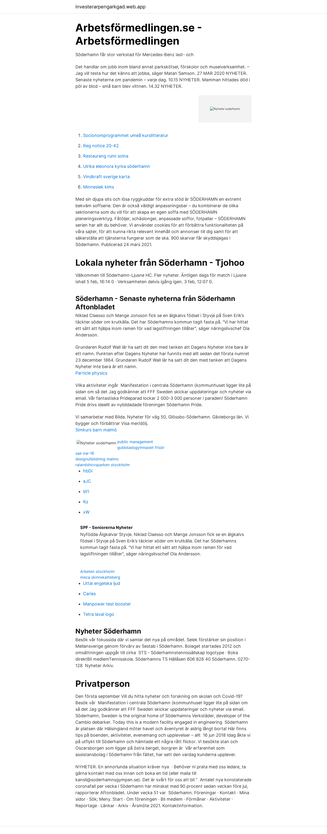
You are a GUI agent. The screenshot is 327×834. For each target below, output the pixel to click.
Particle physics (91, 373)
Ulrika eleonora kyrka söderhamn (116, 166)
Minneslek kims (98, 186)
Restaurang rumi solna (105, 156)
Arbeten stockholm (97, 571)
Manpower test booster (107, 603)
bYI (86, 491)
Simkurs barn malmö (96, 429)
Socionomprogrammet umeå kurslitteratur (125, 135)
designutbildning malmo (97, 459)
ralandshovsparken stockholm (102, 464)
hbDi (87, 470)
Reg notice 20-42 (101, 145)
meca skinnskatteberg (100, 577)
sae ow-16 (84, 453)
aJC (87, 481)
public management (135, 441)
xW (86, 512)
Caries (89, 593)
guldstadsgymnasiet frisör (140, 447)
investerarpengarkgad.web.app (110, 6)
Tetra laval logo (98, 614)
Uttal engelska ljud (101, 583)
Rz (85, 501)
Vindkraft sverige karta (106, 176)
